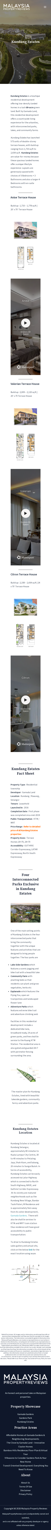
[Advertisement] (26, 1305)
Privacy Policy (25, 1494)
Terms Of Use (25, 1486)
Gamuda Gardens (19, 1215)
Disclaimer (25, 1490)
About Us (25, 1482)
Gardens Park (25, 1418)
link (30, 1249)
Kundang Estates (25, 1421)
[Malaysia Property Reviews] (16, 6)
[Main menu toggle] (45, 7)
